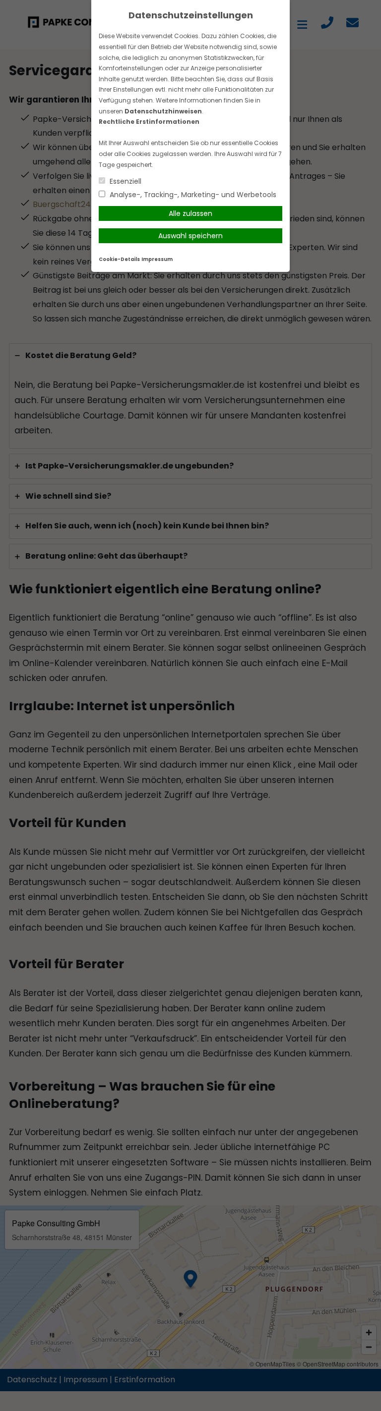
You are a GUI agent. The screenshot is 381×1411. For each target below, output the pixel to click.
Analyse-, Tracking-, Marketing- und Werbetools (192, 195)
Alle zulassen (190, 213)
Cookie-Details (119, 259)
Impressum (157, 259)
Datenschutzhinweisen (163, 111)
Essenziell (124, 181)
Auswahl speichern (190, 236)
